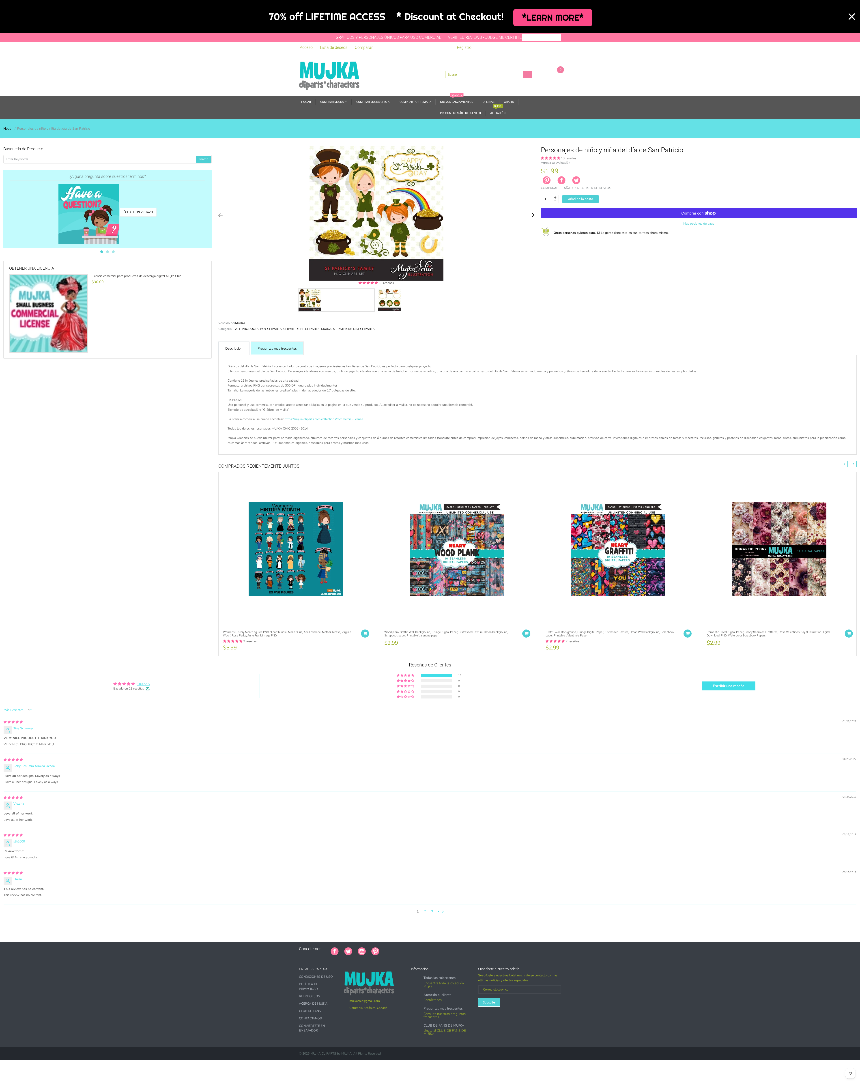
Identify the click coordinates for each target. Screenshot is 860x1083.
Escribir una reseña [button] (728, 685)
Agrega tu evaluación (555, 163)
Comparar (364, 47)
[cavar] (441, 949)
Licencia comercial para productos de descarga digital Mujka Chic (136, 276)
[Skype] (435, 949)
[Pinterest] (375, 951)
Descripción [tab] (234, 348)
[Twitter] (576, 180)
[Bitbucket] (407, 949)
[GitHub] (390, 949)
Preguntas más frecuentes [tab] (277, 348)
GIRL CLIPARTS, (308, 329)
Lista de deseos (333, 47)
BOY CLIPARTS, (271, 329)
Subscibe (489, 1002)
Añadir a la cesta (580, 199)
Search (203, 159)
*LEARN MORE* (553, 17)
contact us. (383, 448)
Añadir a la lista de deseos (587, 188)
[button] (369, 283)
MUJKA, (326, 329)
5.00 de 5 (143, 684)
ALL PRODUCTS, (247, 329)
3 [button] (432, 911)
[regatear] (418, 949)
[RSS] (396, 949)
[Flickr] (401, 949)
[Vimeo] (424, 949)
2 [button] (425, 911)
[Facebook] (561, 180)
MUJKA (240, 323)
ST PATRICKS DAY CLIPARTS (354, 329)
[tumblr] (413, 949)
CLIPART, (289, 329)
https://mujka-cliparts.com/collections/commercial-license (324, 419)
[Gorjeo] (348, 951)
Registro (464, 47)
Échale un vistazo (138, 212)
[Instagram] (361, 951)
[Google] (385, 949)
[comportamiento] (446, 949)
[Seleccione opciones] (365, 633)
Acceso (306, 47)
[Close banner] (852, 17)
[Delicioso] (429, 949)
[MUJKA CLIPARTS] (329, 74)
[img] (13, 722)
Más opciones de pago (698, 223)
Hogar (8, 128)
